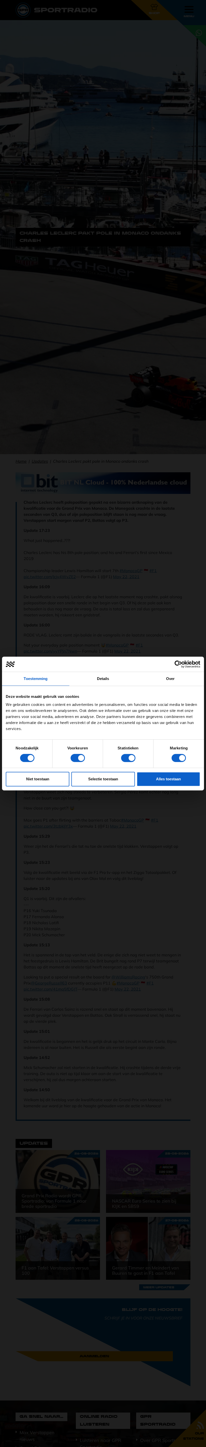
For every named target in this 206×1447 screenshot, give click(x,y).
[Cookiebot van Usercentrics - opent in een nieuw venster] (178, 664)
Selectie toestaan (103, 779)
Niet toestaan (37, 779)
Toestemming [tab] (35, 678)
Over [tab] (170, 678)
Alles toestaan (168, 779)
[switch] (78, 758)
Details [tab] (103, 678)
